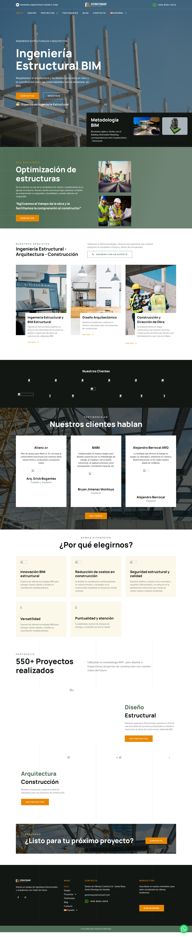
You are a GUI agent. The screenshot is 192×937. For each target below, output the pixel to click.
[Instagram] (25, 897)
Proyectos (48, 13)
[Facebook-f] (18, 897)
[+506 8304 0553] (154, 5)
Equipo (32, 13)
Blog (86, 13)
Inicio (19, 13)
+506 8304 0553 (167, 5)
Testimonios (70, 13)
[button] (184, 929)
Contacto (99, 13)
